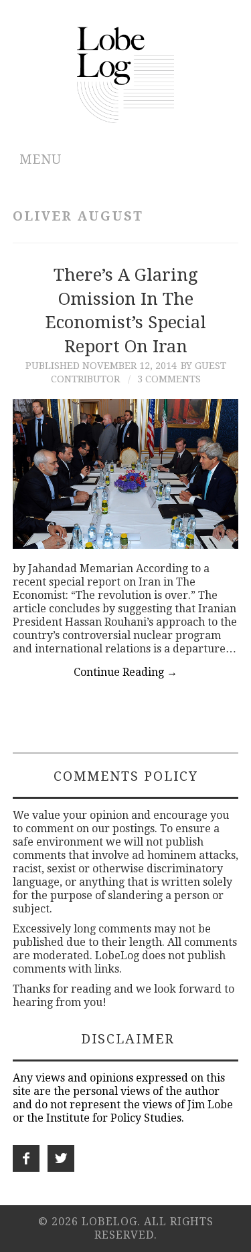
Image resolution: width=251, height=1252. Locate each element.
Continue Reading (125, 672)
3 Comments (169, 379)
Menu (40, 159)
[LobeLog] (125, 74)
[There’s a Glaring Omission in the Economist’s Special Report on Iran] (126, 474)
